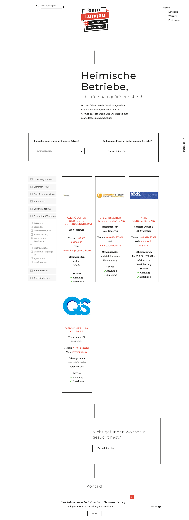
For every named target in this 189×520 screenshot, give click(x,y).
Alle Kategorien (43, 179)
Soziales (38, 223)
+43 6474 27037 (148, 237)
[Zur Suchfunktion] (37, 5)
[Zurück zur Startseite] (95, 30)
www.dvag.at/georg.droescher (79, 250)
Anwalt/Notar (41, 234)
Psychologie (40, 262)
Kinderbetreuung (42, 230)
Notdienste (41, 270)
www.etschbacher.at (110, 245)
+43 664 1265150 (81, 347)
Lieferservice (42, 186)
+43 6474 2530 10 (114, 237)
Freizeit (38, 226)
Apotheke (39, 258)
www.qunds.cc (79, 351)
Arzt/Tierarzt (41, 247)
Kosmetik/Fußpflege (43, 253)
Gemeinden (42, 278)
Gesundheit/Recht (45, 216)
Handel (39, 201)
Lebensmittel (42, 208)
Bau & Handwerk (44, 194)
